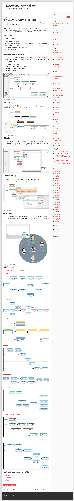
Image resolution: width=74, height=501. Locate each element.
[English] (30, 15)
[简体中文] (47, 15)
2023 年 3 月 (57, 211)
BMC (55, 69)
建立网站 (5, 318)
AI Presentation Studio (59, 62)
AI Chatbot (57, 56)
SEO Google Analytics (59, 123)
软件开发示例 (6, 440)
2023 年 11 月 (57, 204)
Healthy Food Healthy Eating (60, 98)
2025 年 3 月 (57, 188)
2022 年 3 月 (57, 216)
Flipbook (56, 93)
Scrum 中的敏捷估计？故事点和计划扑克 (40, 489)
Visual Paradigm (58, 140)
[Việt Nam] (45, 15)
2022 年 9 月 (57, 214)
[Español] (32, 15)
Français (56, 41)
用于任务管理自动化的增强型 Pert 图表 (12, 414)
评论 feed (57, 231)
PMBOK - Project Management (10, 485)
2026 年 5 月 (57, 175)
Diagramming (57, 88)
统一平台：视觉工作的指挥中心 (61, 151)
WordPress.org (57, 233)
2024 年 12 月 (57, 194)
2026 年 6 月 (57, 173)
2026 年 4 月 (57, 176)
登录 (56, 227)
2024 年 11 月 (57, 195)
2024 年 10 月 (57, 197)
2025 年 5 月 (57, 187)
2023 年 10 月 (57, 206)
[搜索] (68, 17)
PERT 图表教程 (8, 477)
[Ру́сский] (44, 15)
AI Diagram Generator (59, 59)
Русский (56, 39)
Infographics (57, 100)
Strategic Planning (58, 128)
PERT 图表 (7, 481)
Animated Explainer (59, 66)
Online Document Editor (59, 111)
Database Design (58, 86)
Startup (56, 126)
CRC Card (57, 85)
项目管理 (5, 273)
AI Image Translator (59, 61)
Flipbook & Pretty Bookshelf (60, 95)
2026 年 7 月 (57, 171)
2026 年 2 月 (57, 180)
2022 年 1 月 (57, 219)
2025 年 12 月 (57, 183)
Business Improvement (59, 76)
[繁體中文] (48, 15)
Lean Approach (58, 102)
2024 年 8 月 (57, 199)
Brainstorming (57, 74)
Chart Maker (57, 80)
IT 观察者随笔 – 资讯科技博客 (19, 5)
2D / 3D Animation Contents (60, 50)
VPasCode (57, 143)
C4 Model (56, 78)
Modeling (56, 105)
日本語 (56, 37)
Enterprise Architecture (59, 90)
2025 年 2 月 (57, 190)
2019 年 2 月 (57, 221)
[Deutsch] (29, 15)
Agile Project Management (60, 52)
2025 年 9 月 (57, 185)
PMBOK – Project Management (61, 116)
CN (55, 81)
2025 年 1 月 (57, 192)
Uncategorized (57, 135)
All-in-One (57, 64)
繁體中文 (57, 35)
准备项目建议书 (7, 374)
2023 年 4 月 (57, 209)
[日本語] (39, 15)
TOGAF (56, 131)
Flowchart (57, 97)
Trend (56, 133)
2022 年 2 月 (57, 218)
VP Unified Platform (59, 141)
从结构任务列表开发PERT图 (9, 387)
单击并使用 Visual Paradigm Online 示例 (12, 270)
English (56, 30)
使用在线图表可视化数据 (9, 489)
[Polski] (41, 15)
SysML (56, 129)
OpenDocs (57, 112)
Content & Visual (58, 83)
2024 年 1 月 (57, 202)
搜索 (54, 14)
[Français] (35, 15)
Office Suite (57, 107)
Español (56, 32)
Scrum (56, 121)
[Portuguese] (42, 15)
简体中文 (57, 34)
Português (57, 42)
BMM (56, 71)
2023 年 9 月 (57, 207)
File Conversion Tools (59, 92)
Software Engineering (59, 124)
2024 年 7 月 (57, 200)
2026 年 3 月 (57, 178)
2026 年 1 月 (57, 182)
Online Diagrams (58, 109)
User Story (57, 138)
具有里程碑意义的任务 (8, 300)
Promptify (57, 117)
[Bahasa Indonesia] (38, 15)
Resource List (57, 119)
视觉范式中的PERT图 (9, 475)
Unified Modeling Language (60, 136)
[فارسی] (33, 15)
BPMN (56, 73)
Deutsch (56, 44)
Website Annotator (58, 145)
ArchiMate (57, 68)
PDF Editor (57, 114)
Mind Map (57, 104)
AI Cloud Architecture (59, 57)
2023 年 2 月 (57, 213)
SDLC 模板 (5, 345)
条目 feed (57, 229)
